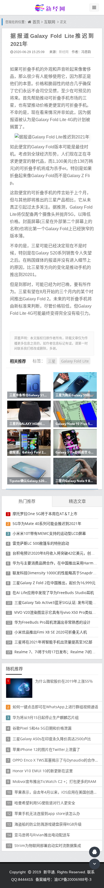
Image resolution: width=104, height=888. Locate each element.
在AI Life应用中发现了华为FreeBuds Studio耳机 (53, 592)
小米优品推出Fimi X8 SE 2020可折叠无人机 (50, 632)
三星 (51, 361)
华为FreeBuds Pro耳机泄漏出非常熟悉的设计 (52, 622)
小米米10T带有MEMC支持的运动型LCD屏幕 (49, 533)
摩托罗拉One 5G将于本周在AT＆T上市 (45, 513)
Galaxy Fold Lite (75, 361)
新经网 (64, 52)
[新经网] (52, 7)
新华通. (49, 871)
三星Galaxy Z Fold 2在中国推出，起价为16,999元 (54, 582)
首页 (36, 21)
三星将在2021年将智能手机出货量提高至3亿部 (53, 641)
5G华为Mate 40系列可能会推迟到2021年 (47, 523)
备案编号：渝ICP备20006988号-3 (63, 879)
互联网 (49, 21)
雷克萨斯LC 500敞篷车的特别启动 (41, 543)
